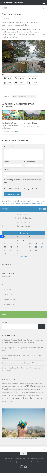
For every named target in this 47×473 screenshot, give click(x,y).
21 (42, 247)
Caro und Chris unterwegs (12, 2)
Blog (12, 386)
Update (21, 399)
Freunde (11, 389)
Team (31, 395)
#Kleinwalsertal (5, 383)
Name (6, 162)
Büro (21, 386)
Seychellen (23, 395)
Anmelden (7, 289)
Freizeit (5, 389)
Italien (16, 392)
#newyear (18, 383)
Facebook (41, 386)
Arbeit (37, 383)
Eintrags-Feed (8, 294)
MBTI (43, 392)
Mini (3, 395)
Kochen (21, 392)
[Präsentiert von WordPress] (16, 462)
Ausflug (42, 383)
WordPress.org (9, 304)
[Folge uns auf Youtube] (44, 209)
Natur (5, 395)
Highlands (4, 392)
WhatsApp (10, 401)
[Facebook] (2, 236)
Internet (10, 392)
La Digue (15, 37)
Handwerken (27, 389)
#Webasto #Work (31, 383)
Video (39, 398)
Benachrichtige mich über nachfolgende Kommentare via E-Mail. (23, 181)
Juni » (26, 257)
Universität (15, 399)
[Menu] (44, 2)
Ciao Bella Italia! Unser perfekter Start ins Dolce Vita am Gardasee (11, 125)
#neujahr (12, 383)
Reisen (4, 8)
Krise (26, 392)
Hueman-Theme (36, 462)
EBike (36, 386)
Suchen (4, 322)
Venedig (34, 399)
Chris (16, 132)
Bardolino (5, 386)
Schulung (17, 395)
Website (6, 169)
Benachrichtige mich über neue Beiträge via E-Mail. (20, 189)
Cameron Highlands (30, 123)
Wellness (4, 401)
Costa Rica (29, 386)
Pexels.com (33, 439)
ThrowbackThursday (23, 96)
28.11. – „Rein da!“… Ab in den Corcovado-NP (19, 363)
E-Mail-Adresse (30, 162)
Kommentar (8, 147)
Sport (28, 395)
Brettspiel (16, 386)
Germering (20, 389)
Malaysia (38, 392)
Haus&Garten (35, 389)
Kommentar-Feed (10, 299)
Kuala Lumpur (31, 392)
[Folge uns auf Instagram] (40, 209)
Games (15, 389)
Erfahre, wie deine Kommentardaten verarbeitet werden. (22, 204)
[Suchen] (41, 326)
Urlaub (33, 96)
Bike (9, 386)
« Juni (21, 257)
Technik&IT (36, 395)
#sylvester (24, 383)
